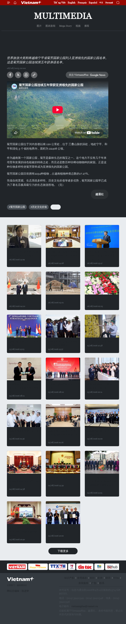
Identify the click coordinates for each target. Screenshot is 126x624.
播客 (86, 25)
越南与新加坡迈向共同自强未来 (24, 343)
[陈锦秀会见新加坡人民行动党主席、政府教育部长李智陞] (24, 369)
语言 (108, 577)
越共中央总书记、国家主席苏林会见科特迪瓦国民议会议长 (24, 481)
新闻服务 (83, 583)
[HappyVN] (38, 567)
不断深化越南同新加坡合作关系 (63, 386)
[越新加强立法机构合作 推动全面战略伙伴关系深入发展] (63, 415)
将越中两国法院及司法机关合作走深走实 (24, 300)
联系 (101, 583)
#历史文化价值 (39, 206)
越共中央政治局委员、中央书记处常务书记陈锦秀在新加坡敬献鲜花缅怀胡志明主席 (102, 483)
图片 (39, 25)
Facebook (10, 75)
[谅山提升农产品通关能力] (102, 326)
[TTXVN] (58, 567)
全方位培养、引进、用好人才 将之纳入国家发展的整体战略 (24, 532)
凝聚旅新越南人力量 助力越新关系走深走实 (101, 386)
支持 (100, 577)
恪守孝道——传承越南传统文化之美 (101, 300)
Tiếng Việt (59, 2)
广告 (93, 583)
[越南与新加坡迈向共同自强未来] (24, 326)
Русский (109, 3)
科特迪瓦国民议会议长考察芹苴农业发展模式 (63, 343)
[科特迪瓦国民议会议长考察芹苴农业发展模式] (63, 326)
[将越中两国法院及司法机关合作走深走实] (24, 283)
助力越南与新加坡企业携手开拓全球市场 (63, 530)
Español (93, 2)
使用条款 (82, 577)
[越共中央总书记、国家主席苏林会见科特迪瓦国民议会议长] (24, 462)
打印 (26, 75)
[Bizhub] (112, 567)
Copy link (34, 75)
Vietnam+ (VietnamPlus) (31, 2)
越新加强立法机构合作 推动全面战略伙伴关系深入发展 (63, 435)
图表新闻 (50, 25)
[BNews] (99, 567)
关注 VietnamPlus (79, 74)
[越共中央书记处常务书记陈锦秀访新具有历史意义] (24, 236)
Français (82, 2)
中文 (101, 3)
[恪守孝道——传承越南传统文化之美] (102, 283)
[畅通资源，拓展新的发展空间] (63, 462)
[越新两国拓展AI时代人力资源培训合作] (102, 415)
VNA (116, 577)
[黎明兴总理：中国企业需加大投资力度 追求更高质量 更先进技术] (102, 236)
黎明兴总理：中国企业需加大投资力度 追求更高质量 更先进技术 (102, 255)
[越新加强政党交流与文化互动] (24, 415)
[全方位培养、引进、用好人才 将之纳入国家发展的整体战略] (24, 512)
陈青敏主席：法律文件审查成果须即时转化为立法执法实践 (63, 255)
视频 (78, 25)
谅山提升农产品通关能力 (100, 341)
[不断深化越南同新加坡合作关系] (63, 369)
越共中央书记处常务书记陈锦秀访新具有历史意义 (24, 253)
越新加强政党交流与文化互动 (24, 433)
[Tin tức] (84, 567)
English (71, 2)
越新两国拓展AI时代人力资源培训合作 (102, 433)
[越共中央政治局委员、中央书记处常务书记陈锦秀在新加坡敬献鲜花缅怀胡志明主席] (102, 462)
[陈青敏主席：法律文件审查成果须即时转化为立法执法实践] (63, 236)
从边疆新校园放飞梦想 (60, 298)
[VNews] (71, 567)
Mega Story (65, 25)
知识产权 (69, 577)
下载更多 (63, 551)
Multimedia (63, 16)
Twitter (18, 75)
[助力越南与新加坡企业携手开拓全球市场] (63, 512)
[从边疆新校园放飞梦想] (63, 283)
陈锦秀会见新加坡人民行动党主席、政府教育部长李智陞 (24, 388)
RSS (92, 577)
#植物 (55, 206)
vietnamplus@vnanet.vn (84, 606)
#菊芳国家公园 (17, 206)
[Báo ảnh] (17, 567)
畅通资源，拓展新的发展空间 (63, 479)
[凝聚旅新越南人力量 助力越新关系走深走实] (102, 369)
